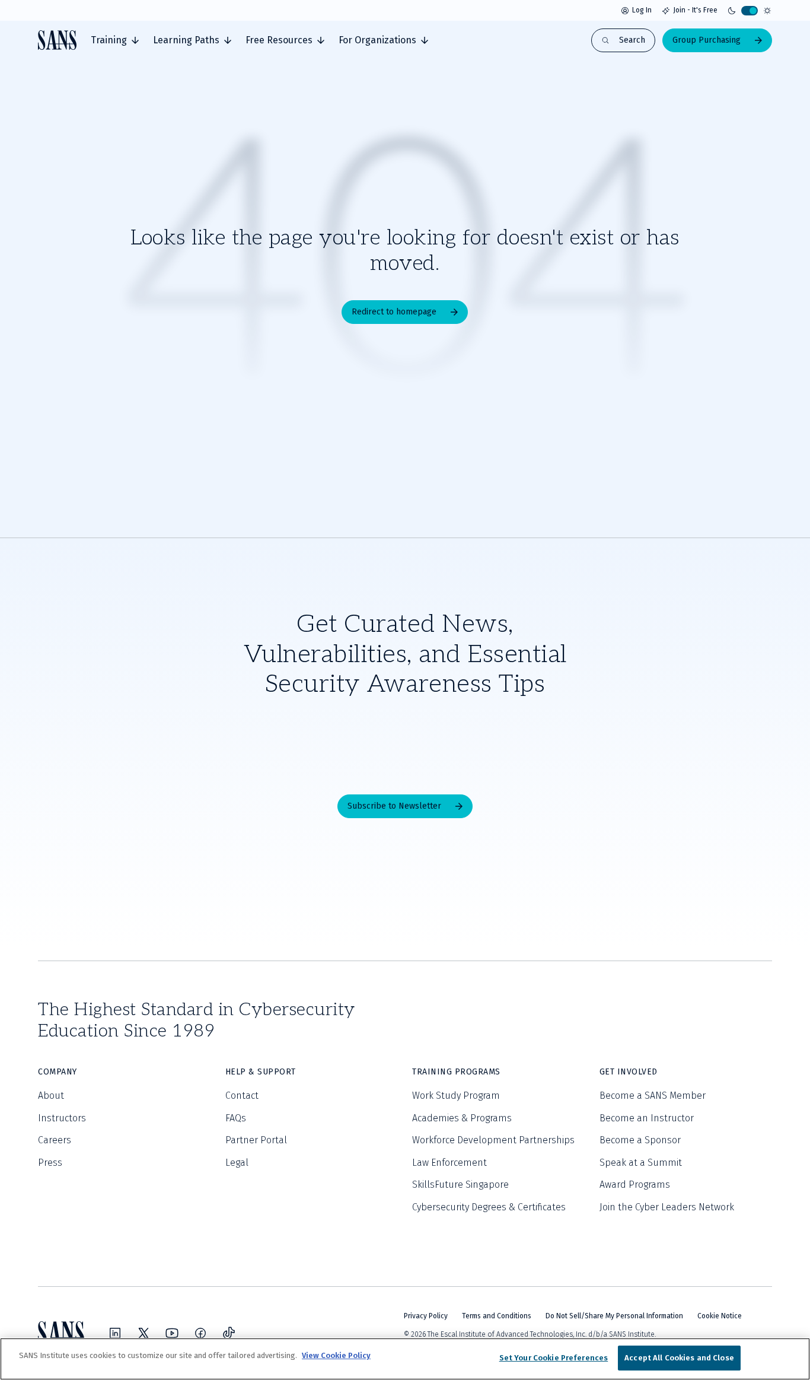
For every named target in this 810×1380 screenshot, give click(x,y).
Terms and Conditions (496, 1316)
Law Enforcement (449, 1162)
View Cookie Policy (336, 1355)
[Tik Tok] (229, 1333)
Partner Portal (256, 1140)
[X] (143, 1333)
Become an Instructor (646, 1118)
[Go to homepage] (57, 40)
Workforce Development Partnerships (493, 1140)
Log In (642, 10)
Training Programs (456, 1072)
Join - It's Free (695, 10)
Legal (236, 1162)
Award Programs (634, 1184)
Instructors (62, 1118)
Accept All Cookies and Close (679, 1357)
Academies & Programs (462, 1118)
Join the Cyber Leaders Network (666, 1207)
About (51, 1095)
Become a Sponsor (640, 1140)
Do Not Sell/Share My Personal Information (614, 1316)
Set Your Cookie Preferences (553, 1357)
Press (50, 1162)
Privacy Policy (426, 1316)
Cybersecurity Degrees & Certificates (489, 1207)
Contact (242, 1095)
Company (57, 1072)
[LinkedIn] (115, 1333)
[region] (405, 1359)
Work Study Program (456, 1095)
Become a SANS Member (652, 1095)
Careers (54, 1140)
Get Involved (628, 1072)
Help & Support (260, 1072)
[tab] (115, 40)
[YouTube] (172, 1333)
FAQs (235, 1118)
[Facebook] (200, 1333)
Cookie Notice (719, 1316)
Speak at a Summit (640, 1162)
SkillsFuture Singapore (460, 1184)
